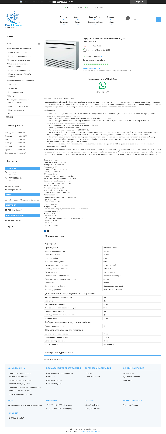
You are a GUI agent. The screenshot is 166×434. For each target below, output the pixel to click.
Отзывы (110, 17)
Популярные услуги (16, 110)
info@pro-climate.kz (15, 190)
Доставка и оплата (132, 376)
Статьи (78, 22)
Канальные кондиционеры (19, 56)
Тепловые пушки (54, 383)
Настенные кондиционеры (19, 48)
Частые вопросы (93, 376)
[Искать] (158, 19)
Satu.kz (94, 429)
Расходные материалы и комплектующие (18, 101)
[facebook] (45, 231)
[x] (48, 231)
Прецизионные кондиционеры (21, 80)
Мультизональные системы (20, 394)
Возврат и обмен (95, 22)
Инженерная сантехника (18, 106)
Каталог (77, 17)
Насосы (11, 96)
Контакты (64, 22)
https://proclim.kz (14, 186)
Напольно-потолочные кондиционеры (18, 65)
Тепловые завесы (54, 380)
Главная (63, 17)
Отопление (13, 88)
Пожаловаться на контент (91, 431)
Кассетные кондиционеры (19, 60)
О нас (111, 22)
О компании (129, 373)
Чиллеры (12, 84)
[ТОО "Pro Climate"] (13, 18)
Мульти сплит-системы (18, 376)
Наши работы (94, 17)
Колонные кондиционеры (19, 70)
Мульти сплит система (17, 52)
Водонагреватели (15, 92)
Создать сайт (62, 2)
